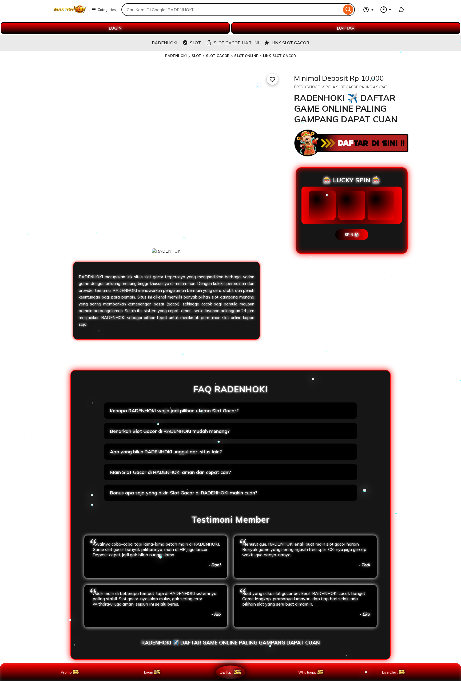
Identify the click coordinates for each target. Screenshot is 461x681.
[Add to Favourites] (272, 79)
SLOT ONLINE (246, 56)
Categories (107, 9)
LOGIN (115, 28)
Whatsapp (308, 672)
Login (148, 672)
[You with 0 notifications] (386, 9)
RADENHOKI (176, 56)
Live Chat (390, 672)
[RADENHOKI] (69, 12)
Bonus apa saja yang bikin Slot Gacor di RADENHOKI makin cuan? (183, 493)
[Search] (348, 9)
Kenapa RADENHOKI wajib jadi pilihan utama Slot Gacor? (174, 411)
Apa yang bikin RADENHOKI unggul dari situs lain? (166, 452)
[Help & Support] (368, 9)
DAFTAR (346, 28)
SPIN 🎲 (352, 234)
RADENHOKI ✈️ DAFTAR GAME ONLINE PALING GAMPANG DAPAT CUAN (230, 642)
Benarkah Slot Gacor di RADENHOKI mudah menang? (170, 431)
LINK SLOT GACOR (279, 56)
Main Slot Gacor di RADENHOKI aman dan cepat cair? (170, 472)
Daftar (226, 672)
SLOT (196, 56)
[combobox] (231, 9)
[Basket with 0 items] (401, 9)
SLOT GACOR (217, 56)
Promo (66, 672)
